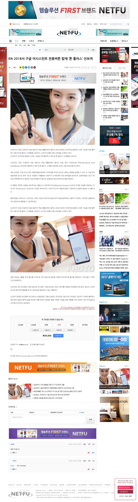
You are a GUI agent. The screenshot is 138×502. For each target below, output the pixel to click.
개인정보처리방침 (71, 485)
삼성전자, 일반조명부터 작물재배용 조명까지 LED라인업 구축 (54, 388)
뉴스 (16, 41)
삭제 (89, 444)
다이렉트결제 (44, 485)
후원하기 (58, 336)
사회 (24, 45)
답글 (84, 444)
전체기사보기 (103, 24)
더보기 (126, 189)
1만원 (46, 325)
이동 (93, 49)
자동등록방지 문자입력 (56, 412)
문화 (28, 45)
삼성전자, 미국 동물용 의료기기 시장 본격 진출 (49, 385)
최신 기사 (122, 68)
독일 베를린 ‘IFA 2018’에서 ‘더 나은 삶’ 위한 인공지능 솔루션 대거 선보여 (58, 391)
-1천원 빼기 (58, 330)
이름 (12, 412)
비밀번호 (31, 412)
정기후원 (84, 325)
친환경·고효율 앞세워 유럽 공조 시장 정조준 (48, 398)
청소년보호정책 (82, 485)
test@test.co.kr (23, 344)
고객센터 (115, 485)
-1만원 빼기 (70, 330)
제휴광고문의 (27, 485)
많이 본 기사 (107, 68)
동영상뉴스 (114, 41)
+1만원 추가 (47, 330)
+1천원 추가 (35, 330)
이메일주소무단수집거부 (95, 485)
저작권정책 (107, 485)
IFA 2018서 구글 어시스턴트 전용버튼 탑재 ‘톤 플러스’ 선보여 (50, 58)
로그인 (83, 24)
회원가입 (89, 24)
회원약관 (61, 485)
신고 (93, 444)
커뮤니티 (103, 41)
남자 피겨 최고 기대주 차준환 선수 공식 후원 (113, 387)
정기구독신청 (53, 485)
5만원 (72, 325)
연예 (23, 41)
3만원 (59, 325)
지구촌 (33, 45)
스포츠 (31, 41)
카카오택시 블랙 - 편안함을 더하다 (110, 323)
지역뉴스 (40, 41)
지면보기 (95, 24)
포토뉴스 (124, 41)
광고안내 (19, 485)
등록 (90, 419)
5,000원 (33, 325)
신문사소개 (11, 485)
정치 (20, 45)
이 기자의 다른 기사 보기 (37, 344)
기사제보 (35, 485)
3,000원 (20, 325)
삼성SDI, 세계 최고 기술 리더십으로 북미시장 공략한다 (52, 395)
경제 (16, 45)
